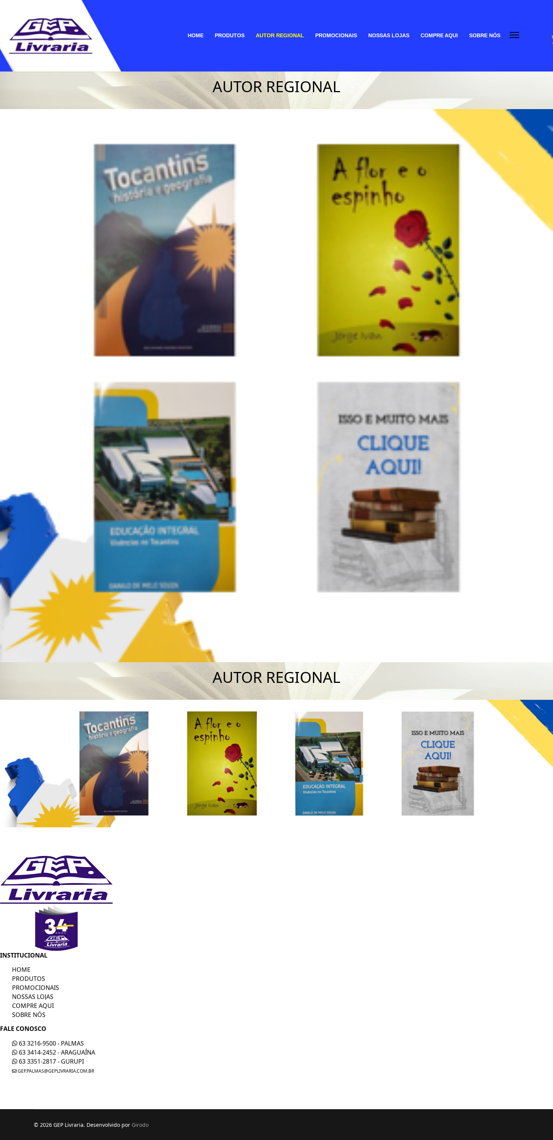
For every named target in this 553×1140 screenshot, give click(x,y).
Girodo (140, 1124)
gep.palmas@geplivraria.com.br (55, 1071)
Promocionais (35, 987)
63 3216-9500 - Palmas (50, 1043)
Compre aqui (33, 1006)
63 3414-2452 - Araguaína (56, 1052)
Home (21, 969)
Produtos (28, 978)
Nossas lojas (32, 997)
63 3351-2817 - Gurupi (50, 1061)
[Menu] (514, 35)
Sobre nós (29, 1015)
